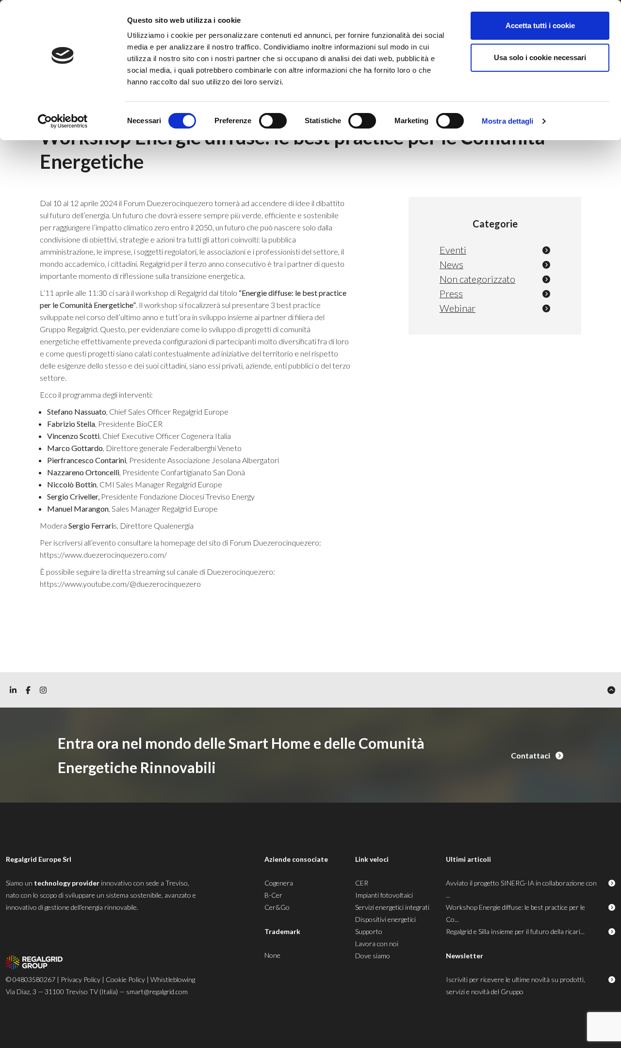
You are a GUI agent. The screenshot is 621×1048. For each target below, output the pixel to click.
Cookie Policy (125, 979)
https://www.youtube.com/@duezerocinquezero (120, 583)
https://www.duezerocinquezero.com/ (103, 554)
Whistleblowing (172, 979)
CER (361, 883)
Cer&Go (277, 907)
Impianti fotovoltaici (384, 895)
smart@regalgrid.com (157, 991)
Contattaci (531, 755)
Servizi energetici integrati (392, 907)
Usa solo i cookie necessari (540, 57)
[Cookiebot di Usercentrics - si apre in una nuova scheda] (62, 121)
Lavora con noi (376, 943)
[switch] (273, 121)
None (272, 955)
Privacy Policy (80, 979)
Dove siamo (372, 955)
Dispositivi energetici (385, 919)
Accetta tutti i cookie (540, 25)
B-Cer (273, 895)
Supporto (368, 931)
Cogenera (278, 883)
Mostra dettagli (508, 121)
